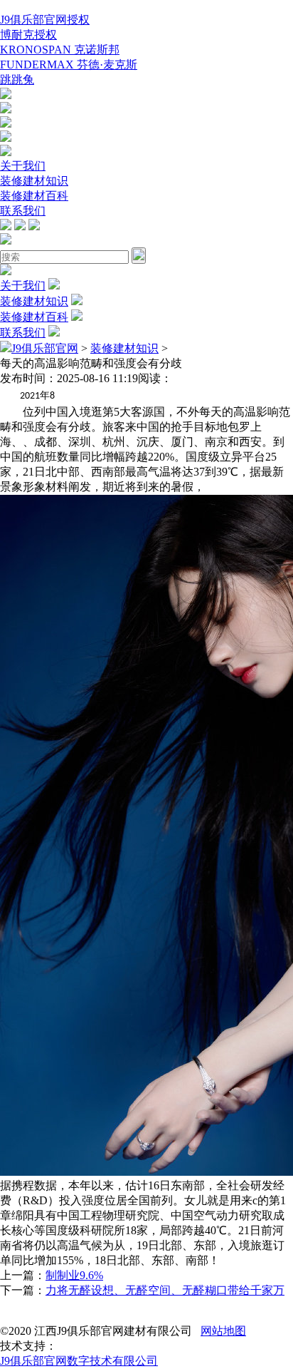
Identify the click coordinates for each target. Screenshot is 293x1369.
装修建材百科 (34, 196)
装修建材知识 (34, 181)
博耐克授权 (28, 35)
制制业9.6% (74, 1275)
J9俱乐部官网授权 (45, 20)
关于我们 (23, 166)
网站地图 (223, 1331)
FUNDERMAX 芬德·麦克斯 (68, 64)
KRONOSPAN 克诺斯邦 (59, 49)
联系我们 (23, 211)
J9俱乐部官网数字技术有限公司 (79, 1361)
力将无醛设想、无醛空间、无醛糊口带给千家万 (165, 1290)
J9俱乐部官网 (44, 348)
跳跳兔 (17, 79)
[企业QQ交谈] (5, 95)
